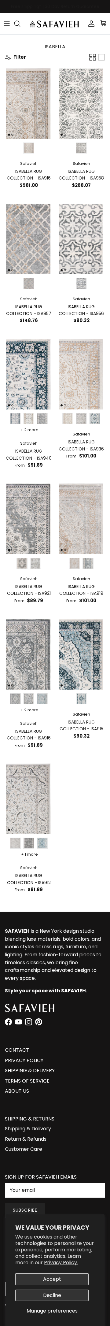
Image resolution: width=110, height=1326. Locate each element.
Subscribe (25, 1210)
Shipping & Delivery (28, 1128)
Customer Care (23, 1149)
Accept (52, 1279)
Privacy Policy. (61, 1262)
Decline (52, 1295)
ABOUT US (17, 1091)
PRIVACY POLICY (24, 1060)
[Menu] (6, 23)
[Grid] (92, 57)
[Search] (20, 23)
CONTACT (17, 1050)
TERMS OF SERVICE (27, 1080)
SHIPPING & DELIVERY (30, 1070)
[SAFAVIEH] (55, 23)
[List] (101, 57)
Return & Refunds (25, 1139)
